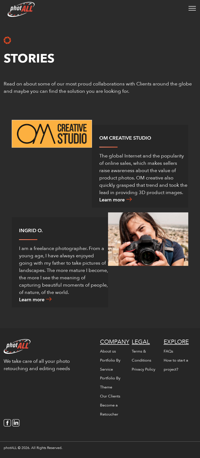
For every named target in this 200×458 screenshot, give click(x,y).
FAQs (168, 351)
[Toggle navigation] (192, 8)
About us (108, 351)
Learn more (112, 200)
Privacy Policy (143, 369)
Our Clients (110, 396)
